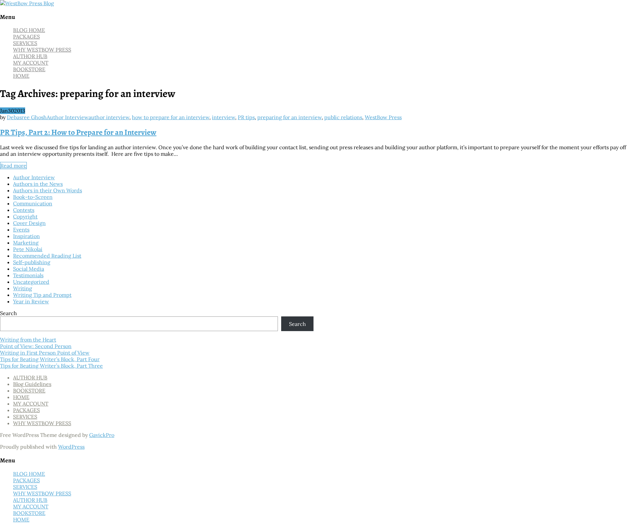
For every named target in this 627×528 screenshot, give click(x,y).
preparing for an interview (289, 117)
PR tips (246, 117)
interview (223, 117)
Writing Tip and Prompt (42, 295)
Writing (22, 288)
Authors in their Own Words (47, 190)
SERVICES (25, 43)
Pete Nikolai (27, 249)
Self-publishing (31, 262)
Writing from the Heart (28, 339)
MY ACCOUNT (30, 62)
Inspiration (26, 236)
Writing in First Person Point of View (44, 352)
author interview (108, 117)
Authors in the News (38, 184)
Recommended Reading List (47, 255)
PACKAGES (26, 36)
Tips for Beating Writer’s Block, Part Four (50, 359)
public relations (343, 117)
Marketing (26, 242)
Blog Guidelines (32, 384)
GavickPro (101, 435)
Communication (32, 203)
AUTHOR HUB (30, 56)
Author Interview (67, 117)
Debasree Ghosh (27, 117)
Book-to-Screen (33, 197)
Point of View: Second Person (36, 346)
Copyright (25, 216)
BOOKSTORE (29, 69)
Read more (13, 165)
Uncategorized (31, 282)
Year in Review (31, 301)
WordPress (71, 446)
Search (8, 313)
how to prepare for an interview (170, 117)
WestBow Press (383, 117)
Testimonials (28, 275)
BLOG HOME (29, 30)
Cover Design (29, 223)
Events (21, 229)
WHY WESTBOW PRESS (42, 49)
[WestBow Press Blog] (27, 3)
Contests (23, 210)
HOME (21, 75)
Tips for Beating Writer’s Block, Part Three (51, 365)
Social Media (28, 268)
